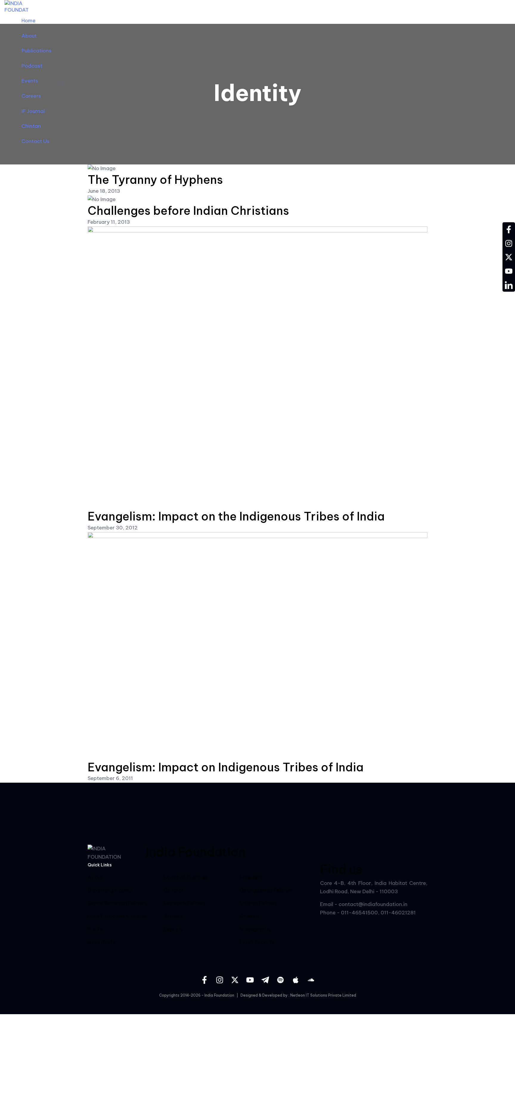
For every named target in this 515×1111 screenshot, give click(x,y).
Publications (36, 50)
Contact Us (35, 141)
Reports (173, 929)
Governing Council (110, 890)
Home (28, 20)
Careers (31, 96)
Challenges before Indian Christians (188, 210)
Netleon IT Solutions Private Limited (323, 995)
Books (95, 929)
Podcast (31, 66)
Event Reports (257, 942)
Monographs (255, 929)
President (251, 877)
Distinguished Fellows (266, 890)
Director (174, 890)
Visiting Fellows (258, 903)
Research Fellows (185, 903)
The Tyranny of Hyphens (155, 180)
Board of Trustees (186, 877)
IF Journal (33, 111)
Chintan (31, 126)
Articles (173, 916)
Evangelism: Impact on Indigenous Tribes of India (226, 767)
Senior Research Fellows (117, 903)
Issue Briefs (101, 942)
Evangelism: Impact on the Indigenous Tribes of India (236, 516)
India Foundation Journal (118, 916)
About (29, 35)
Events (29, 80)
